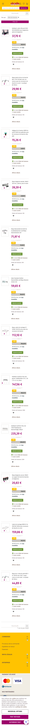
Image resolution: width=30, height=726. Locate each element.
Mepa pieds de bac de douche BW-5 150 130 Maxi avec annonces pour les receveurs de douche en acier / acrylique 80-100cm (20, 81)
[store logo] (15, 3)
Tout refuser (15, 717)
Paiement (5, 649)
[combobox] (10, 8)
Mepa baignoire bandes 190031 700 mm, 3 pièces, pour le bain (20, 182)
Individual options (15, 711)
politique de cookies (21, 707)
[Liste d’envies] (24, 4)
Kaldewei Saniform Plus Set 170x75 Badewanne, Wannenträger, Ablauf (18, 428)
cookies (14, 698)
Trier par (3, 17)
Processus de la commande (10, 644)
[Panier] (27, 4)
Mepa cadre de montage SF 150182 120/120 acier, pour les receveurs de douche (20, 329)
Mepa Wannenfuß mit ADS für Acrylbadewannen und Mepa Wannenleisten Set (19, 231)
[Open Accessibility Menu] (26, 722)
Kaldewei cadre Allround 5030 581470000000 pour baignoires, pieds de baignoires (20, 30)
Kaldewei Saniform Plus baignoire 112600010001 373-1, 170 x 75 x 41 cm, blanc (20, 378)
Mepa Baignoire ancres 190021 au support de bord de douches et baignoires (20, 477)
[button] (6, 3)
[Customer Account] (20, 4)
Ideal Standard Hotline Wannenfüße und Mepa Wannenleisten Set (20, 280)
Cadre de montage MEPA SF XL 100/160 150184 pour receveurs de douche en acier (20, 526)
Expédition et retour (8, 646)
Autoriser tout (15, 722)
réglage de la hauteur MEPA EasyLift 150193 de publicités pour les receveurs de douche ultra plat (20, 133)
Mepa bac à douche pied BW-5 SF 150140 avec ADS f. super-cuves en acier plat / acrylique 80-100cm (20, 576)
